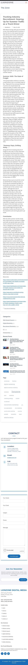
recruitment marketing (11, 405)
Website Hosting (6, 628)
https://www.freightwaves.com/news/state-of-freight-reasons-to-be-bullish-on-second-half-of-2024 (14, 287)
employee (6, 392)
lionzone (16, 391)
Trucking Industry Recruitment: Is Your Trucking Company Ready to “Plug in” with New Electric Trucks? (17, 350)
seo (22, 404)
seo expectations (8, 408)
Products (4, 613)
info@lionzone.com (11, 457)
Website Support (6, 631)
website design (8, 417)
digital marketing (9, 384)
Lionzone (7, 2)
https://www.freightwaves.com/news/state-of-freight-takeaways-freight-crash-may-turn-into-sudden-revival (14, 303)
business (14, 381)
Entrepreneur (7, 332)
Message (5, 527)
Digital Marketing (8, 323)
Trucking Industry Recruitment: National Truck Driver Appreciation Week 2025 (17, 340)
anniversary (6, 381)
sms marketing (18, 408)
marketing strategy (8, 398)
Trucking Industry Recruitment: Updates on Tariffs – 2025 (16, 365)
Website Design (6, 625)
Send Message (14, 556)
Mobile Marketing (6, 641)
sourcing (20, 411)
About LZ (4, 616)
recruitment (6, 401)
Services (4, 610)
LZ (5, 329)
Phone (5, 520)
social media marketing (9, 411)
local (5, 395)
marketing (11, 395)
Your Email (6, 505)
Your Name (6, 498)
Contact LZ (4, 618)
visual (20, 414)
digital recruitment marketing (10, 387)
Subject (5, 513)
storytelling (13, 414)
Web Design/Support (9, 320)
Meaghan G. (7, 27)
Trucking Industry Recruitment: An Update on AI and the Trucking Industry (17, 358)
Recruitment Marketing (9, 308)
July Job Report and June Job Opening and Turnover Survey (17, 371)
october (17, 398)
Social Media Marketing (7, 639)
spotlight (6, 414)
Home (3, 607)
